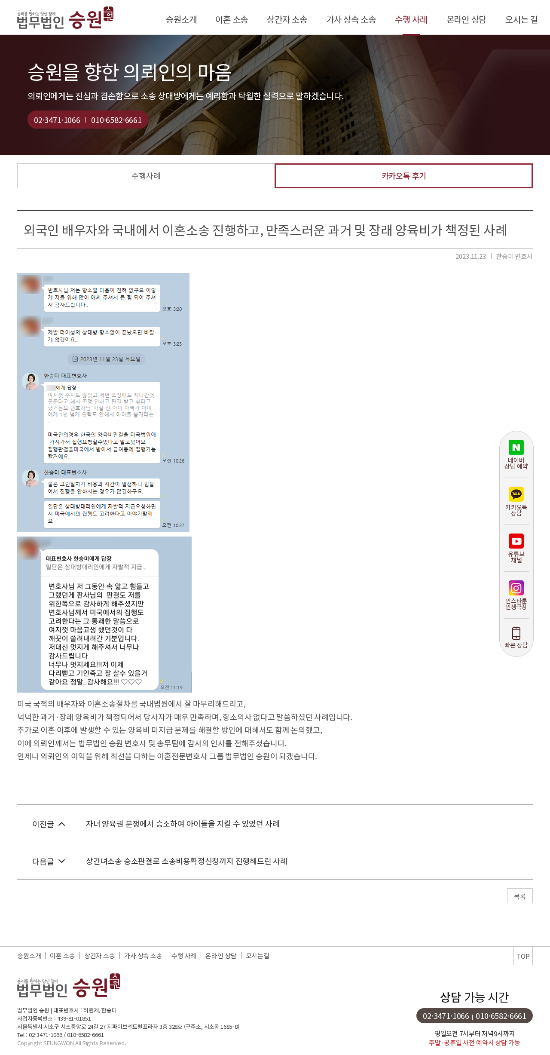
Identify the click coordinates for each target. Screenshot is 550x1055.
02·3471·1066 (57, 119)
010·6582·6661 (116, 119)
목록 (520, 896)
